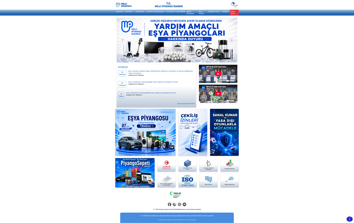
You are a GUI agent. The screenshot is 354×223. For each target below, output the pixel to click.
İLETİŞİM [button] (225, 11)
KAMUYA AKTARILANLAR (155, 11)
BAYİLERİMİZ (181, 11)
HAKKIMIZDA (139, 11)
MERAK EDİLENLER (190, 12)
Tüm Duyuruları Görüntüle (186, 103)
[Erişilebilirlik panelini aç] (350, 219)
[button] (123, 40)
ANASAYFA (119, 11)
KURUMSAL (129, 11)
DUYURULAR (171, 11)
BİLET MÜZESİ (201, 12)
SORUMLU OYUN (214, 11)
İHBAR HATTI (233, 12)
